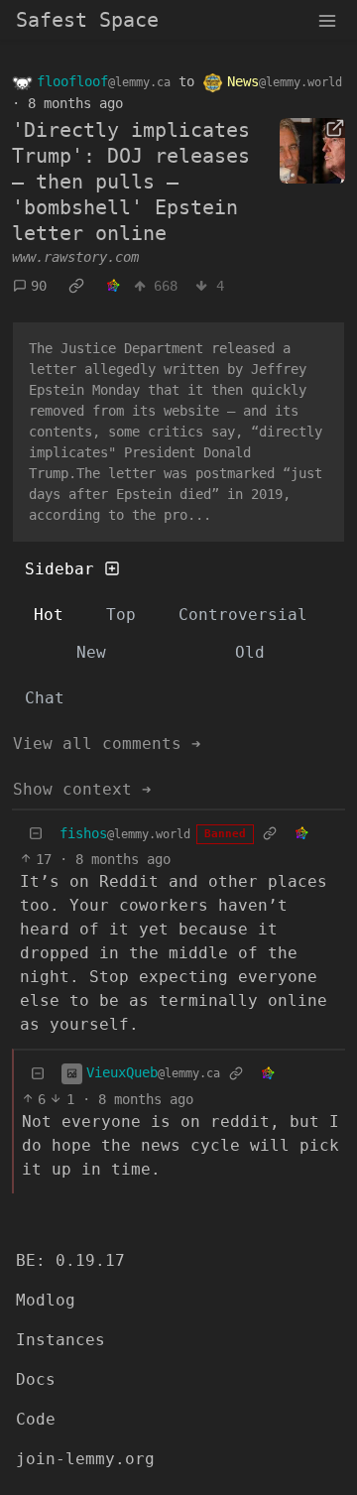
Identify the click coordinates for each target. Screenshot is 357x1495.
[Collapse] (36, 833)
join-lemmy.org (85, 1458)
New (91, 652)
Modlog (45, 1300)
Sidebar (59, 569)
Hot (48, 614)
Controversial (242, 614)
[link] (76, 287)
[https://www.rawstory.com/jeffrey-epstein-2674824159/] (312, 151)
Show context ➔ (82, 789)
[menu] (327, 20)
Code (36, 1419)
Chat (44, 697)
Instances (60, 1339)
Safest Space (87, 20)
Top (121, 614)
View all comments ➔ (107, 743)
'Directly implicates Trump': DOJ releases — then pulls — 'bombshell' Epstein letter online (131, 181)
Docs (36, 1379)
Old (250, 652)
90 (39, 286)
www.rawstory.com (75, 257)
